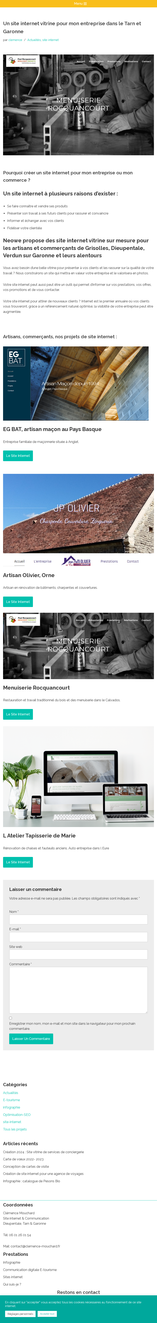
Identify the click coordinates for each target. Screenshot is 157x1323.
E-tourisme (11, 1100)
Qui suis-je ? (12, 1284)
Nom (14, 912)
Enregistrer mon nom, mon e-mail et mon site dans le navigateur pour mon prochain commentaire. (72, 1026)
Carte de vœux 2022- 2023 (23, 1159)
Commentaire (20, 964)
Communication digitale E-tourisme (30, 1270)
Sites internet (13, 1277)
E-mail (15, 929)
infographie (11, 1107)
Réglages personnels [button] (20, 1313)
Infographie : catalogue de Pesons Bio (31, 1181)
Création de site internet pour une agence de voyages (43, 1174)
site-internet (50, 40)
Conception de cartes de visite (26, 1167)
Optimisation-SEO (17, 1115)
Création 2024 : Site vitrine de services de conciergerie (43, 1152)
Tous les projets (15, 1129)
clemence (15, 40)
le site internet (18, 456)
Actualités (34, 40)
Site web (15, 947)
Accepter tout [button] (47, 1314)
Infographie (11, 1262)
